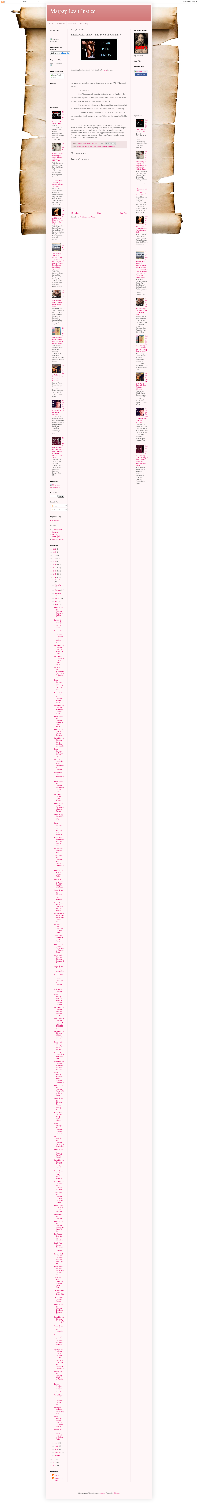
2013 (54, 1459)
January (57, 1455)
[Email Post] (101, 143)
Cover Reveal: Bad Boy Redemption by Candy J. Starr (59, 1270)
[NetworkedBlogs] (141, 71)
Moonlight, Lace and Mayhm (57, 536)
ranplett (102, 1493)
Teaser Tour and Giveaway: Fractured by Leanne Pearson (58, 1197)
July (56, 601)
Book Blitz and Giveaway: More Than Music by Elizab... (59, 1011)
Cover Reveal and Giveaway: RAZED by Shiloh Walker (58, 721)
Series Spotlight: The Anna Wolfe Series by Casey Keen (59, 1077)
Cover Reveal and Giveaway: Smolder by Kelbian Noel (59, 612)
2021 (54, 555)
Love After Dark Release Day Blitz (59, 775)
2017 (54, 568)
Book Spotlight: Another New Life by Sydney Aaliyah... (58, 1421)
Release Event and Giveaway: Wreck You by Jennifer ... (58, 1376)
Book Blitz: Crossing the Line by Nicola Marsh (59, 660)
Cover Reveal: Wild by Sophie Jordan (58, 873)
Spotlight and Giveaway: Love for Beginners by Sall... (58, 1353)
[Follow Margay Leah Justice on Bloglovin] (60, 54)
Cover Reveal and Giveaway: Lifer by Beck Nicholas (58, 895)
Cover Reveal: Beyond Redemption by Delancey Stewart (59, 948)
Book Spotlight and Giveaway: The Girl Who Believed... (58, 829)
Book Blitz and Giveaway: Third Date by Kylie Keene (59, 709)
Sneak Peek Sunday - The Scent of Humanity (58, 1247)
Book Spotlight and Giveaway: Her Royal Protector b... (58, 1340)
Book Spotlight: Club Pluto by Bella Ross (58, 753)
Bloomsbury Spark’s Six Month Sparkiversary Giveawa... (59, 764)
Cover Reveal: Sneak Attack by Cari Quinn (58, 1329)
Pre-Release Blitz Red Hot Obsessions (58, 1237)
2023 (54, 549)
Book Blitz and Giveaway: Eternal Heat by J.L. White (57, 184)
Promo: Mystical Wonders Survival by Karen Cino (59, 1388)
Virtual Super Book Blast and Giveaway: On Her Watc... (58, 1400)
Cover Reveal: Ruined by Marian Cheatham (58, 732)
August (57, 598)
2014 (54, 577)
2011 (54, 1466)
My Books (72, 23)
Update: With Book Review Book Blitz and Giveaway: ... (58, 980)
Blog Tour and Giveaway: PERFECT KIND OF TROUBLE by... (59, 1023)
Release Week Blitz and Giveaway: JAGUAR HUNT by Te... (58, 1259)
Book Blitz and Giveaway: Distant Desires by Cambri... (59, 1035)
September (58, 593)
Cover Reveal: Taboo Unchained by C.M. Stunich (58, 907)
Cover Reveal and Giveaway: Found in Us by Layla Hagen (59, 1090)
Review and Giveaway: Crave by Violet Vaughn (58, 1046)
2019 (54, 561)
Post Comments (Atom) (87, 217)
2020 (54, 558)
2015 (54, 574)
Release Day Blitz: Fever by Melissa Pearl (59, 1056)
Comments (56, 510)
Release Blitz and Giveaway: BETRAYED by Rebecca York (58, 636)
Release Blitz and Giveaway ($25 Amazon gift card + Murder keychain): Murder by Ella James (58, 447)
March (57, 1449)
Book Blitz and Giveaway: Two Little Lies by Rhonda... (59, 1164)
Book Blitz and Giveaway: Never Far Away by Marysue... (59, 1065)
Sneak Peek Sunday (95, 147)
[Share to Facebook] (112, 143)
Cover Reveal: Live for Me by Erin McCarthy (59, 1208)
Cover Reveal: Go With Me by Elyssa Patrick (58, 1116)
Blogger (116, 1493)
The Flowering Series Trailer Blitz (59, 1292)
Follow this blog (141, 74)
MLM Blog (84, 23)
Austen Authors (57, 529)
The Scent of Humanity (108, 147)
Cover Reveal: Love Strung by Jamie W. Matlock (58, 1153)
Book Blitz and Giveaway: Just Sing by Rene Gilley (59, 1320)
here (105, 70)
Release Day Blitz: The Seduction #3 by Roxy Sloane (59, 624)
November (58, 585)
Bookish (55, 532)
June (56, 604)
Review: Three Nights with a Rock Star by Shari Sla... (59, 917)
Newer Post (75, 213)
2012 (54, 1462)
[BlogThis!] (108, 143)
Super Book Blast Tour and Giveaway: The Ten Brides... (58, 698)
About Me (61, 23)
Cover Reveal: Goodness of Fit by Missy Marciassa (59, 1175)
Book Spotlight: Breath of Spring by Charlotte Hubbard (58, 999)
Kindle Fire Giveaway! (58, 990)
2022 (54, 552)
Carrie (57, 1475)
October (57, 590)
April (57, 1446)
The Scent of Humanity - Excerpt (58, 1299)
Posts (55, 506)
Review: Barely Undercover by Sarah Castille (59, 928)
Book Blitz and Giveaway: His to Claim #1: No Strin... (59, 1186)
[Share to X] (110, 143)
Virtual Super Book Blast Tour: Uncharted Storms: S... (59, 1364)
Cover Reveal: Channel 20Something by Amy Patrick (59, 807)
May (56, 1443)
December (58, 580)
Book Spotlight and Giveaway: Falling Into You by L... (59, 1141)
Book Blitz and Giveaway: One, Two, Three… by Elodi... (59, 649)
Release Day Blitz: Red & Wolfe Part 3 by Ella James (58, 883)
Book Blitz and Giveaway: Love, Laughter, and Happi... (59, 742)
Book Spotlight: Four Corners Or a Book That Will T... (59, 685)
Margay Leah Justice (72, 10)
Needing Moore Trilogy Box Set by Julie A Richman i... (59, 672)
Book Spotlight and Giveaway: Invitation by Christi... (59, 1128)
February (58, 1452)
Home (51, 23)
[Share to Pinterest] (114, 143)
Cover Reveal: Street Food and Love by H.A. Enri (59, 841)
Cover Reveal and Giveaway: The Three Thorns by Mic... (58, 1309)
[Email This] (106, 143)
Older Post (123, 213)
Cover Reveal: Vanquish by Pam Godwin (59, 817)
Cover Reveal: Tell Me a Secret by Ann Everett (59, 969)
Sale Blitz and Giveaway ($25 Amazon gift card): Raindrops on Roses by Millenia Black (58, 152)
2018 (54, 564)
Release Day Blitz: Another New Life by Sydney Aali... (58, 1434)
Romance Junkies (57, 539)
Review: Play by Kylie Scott (58, 850)
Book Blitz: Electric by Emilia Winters (58, 797)
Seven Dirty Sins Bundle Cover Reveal (59, 938)
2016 (54, 571)
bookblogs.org (55, 520)
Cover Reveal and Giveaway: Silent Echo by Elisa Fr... (59, 786)
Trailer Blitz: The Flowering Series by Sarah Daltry (58, 1282)
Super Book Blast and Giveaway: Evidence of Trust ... (59, 959)
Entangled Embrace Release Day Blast (59, 1410)
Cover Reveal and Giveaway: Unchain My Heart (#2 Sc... (59, 1226)
